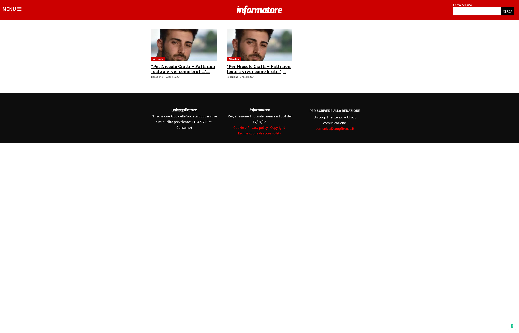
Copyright (278, 127)
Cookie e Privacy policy (250, 127)
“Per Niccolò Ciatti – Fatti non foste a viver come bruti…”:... (183, 68)
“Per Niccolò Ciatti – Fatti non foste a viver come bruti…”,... (259, 68)
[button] (12, 8)
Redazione (157, 76)
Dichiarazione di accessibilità (259, 133)
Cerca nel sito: (463, 5)
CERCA (507, 11)
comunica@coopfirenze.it (335, 128)
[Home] (259, 10)
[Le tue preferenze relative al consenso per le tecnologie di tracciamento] (512, 326)
